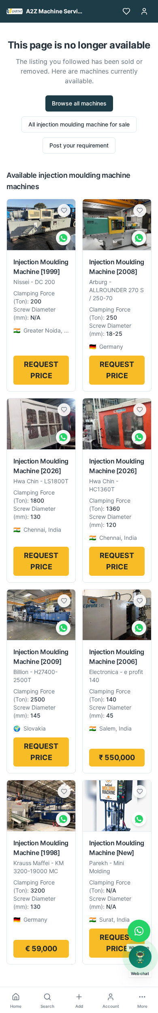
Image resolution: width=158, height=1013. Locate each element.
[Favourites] (126, 11)
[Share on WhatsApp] (63, 238)
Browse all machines (79, 103)
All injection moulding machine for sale (79, 124)
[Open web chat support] (140, 957)
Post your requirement (79, 145)
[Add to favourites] (64, 210)
